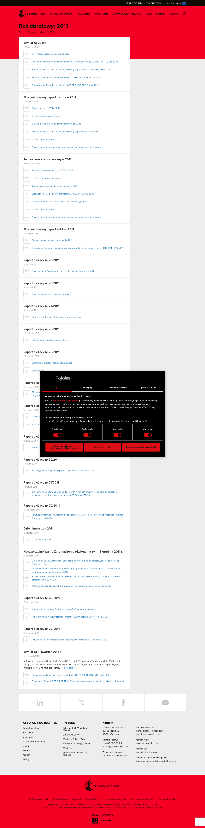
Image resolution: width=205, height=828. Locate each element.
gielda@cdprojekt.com (149, 734)
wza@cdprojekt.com (148, 743)
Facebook (123, 702)
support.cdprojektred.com (115, 755)
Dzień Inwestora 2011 (38, 528)
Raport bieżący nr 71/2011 (41, 482)
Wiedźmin (67, 748)
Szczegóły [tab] (87, 387)
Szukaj (184, 14)
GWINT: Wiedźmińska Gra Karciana (75, 754)
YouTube (165, 702)
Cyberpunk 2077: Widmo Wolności (75, 729)
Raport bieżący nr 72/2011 (41, 459)
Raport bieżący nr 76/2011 (41, 329)
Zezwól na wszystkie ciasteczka (141, 447)
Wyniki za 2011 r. (35, 43)
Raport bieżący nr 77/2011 (41, 306)
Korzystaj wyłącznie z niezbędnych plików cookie (64, 447)
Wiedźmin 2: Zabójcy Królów (76, 744)
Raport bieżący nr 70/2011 (41, 505)
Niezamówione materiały (142, 799)
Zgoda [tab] (57, 387)
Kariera (160, 14)
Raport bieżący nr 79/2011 (41, 260)
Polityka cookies (60, 799)
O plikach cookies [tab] (147, 387)
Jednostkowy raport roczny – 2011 (47, 159)
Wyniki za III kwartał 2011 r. (42, 651)
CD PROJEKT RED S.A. (113, 727)
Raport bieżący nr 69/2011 (41, 598)
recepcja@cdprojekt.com (116, 746)
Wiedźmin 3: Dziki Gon (74, 739)
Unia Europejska (174, 3)
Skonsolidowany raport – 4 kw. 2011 (48, 229)
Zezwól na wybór (102, 447)
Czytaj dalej (67, 668)
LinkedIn (39, 702)
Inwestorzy (101, 14)
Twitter (81, 702)
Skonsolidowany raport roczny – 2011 (49, 97)
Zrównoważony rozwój (126, 14)
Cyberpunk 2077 (71, 735)
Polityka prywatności (38, 799)
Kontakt (174, 14)
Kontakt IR (91, 799)
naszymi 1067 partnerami (66, 400)
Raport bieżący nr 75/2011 (41, 352)
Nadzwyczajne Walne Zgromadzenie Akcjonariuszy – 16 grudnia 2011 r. (73, 551)
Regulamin (77, 799)
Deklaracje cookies (168, 799)
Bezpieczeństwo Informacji (113, 799)
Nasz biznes (83, 14)
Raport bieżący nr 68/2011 (41, 629)
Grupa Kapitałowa (61, 14)
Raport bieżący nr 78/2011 (41, 283)
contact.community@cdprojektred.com (157, 761)
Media (148, 14)
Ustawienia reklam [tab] (117, 387)
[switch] (87, 435)
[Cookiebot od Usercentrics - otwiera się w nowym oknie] (57, 378)
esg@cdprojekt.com (147, 752)
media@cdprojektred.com (150, 731)
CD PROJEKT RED (32, 13)
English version (154, 3)
